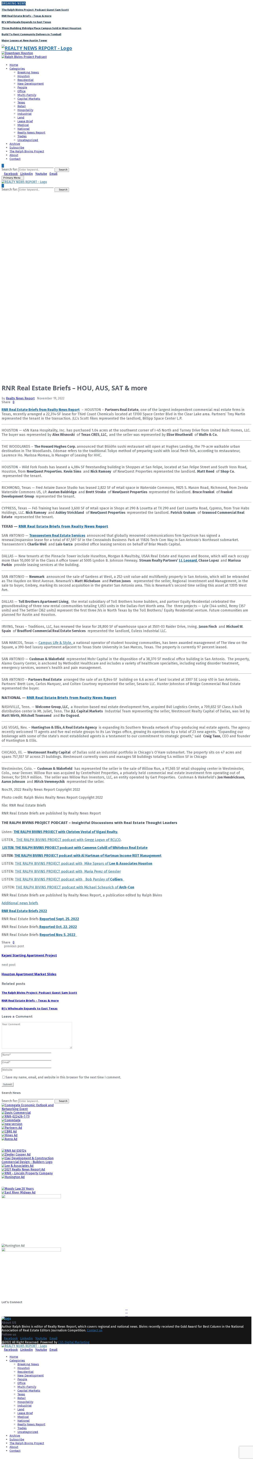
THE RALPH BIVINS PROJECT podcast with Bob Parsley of (69, 879)
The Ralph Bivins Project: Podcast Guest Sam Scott (35, 9)
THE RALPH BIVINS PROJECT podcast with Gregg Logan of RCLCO (68, 840)
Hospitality (25, 110)
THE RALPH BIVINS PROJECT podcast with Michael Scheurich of (75, 887)
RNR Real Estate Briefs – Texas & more (26, 16)
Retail (21, 106)
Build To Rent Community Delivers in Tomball (31, 34)
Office (21, 91)
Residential (25, 80)
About (13, 155)
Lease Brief (25, 121)
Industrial (24, 114)
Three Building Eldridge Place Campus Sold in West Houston (41, 28)
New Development (30, 83)
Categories (17, 68)
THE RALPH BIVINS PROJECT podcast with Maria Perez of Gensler (68, 871)
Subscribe (16, 147)
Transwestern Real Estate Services (57, 535)
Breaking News (28, 72)
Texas (21, 102)
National (23, 129)
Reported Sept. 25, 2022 (59, 919)
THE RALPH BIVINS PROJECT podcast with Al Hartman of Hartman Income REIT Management (87, 855)
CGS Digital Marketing (74, 1342)
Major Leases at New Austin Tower (24, 40)
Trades (22, 136)
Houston (23, 76)
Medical (23, 125)
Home (13, 65)
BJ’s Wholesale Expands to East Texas (26, 22)
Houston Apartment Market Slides (29, 974)
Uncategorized (27, 140)
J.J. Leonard (188, 560)
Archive (14, 144)
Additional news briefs (20, 903)
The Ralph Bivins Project (26, 151)
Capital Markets (28, 98)
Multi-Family (26, 95)
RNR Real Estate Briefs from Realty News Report (41, 410)
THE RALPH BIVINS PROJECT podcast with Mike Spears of (83, 863)
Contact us (94, 1330)
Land (20, 117)
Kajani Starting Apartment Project (29, 955)
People (22, 87)
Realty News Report (31, 132)
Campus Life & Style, (56, 643)
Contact (15, 159)
